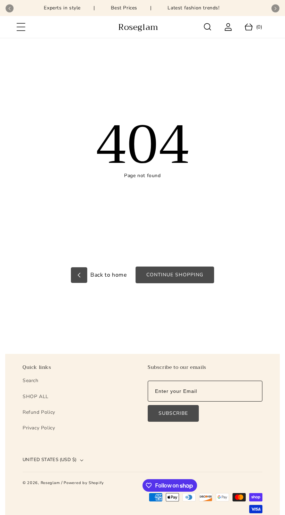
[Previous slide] (10, 9)
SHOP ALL (36, 396)
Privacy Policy (39, 428)
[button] (20, 27)
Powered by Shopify (84, 482)
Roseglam (50, 482)
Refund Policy (39, 412)
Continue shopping (174, 274)
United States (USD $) (49, 460)
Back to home (108, 275)
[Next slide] (275, 9)
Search (31, 380)
